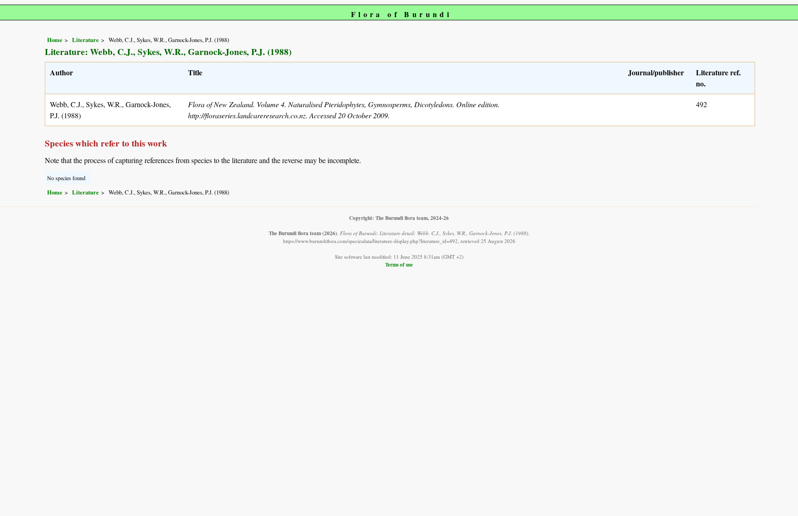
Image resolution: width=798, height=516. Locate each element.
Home (54, 40)
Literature (85, 40)
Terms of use (399, 264)
